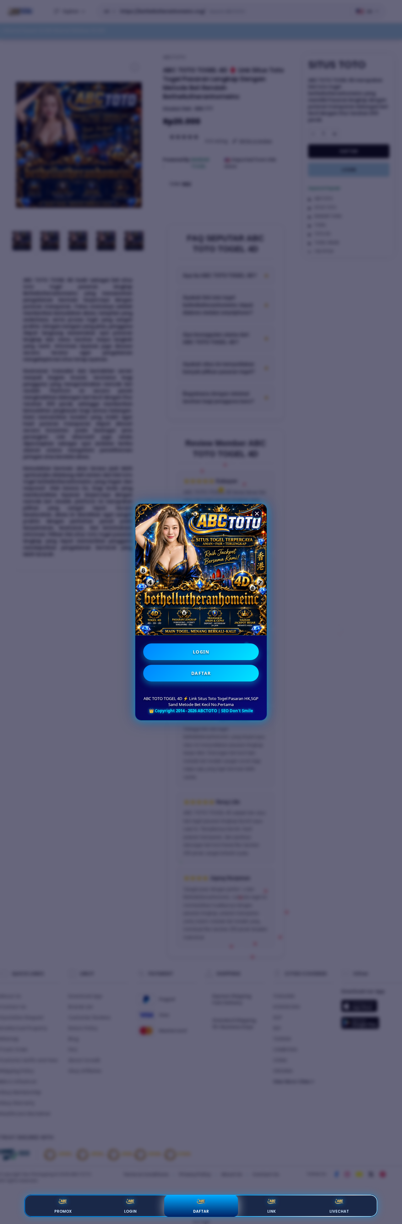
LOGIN (201, 652)
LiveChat (339, 1211)
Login (130, 1211)
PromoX (63, 1211)
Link (271, 1211)
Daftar (201, 1211)
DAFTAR (201, 673)
